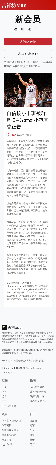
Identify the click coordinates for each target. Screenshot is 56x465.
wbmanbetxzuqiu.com (36, 339)
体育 (4, 391)
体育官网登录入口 (11, 420)
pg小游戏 (7, 444)
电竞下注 (6, 439)
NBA (13, 134)
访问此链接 (28, 42)
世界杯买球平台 (38, 391)
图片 (4, 401)
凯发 (32, 430)
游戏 (4, 396)
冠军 (32, 425)
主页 (4, 386)
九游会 (33, 420)
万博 (32, 444)
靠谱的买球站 (9, 434)
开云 (32, 439)
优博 (32, 434)
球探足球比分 (37, 396)
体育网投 (6, 425)
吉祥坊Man (14, 5)
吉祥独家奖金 (28, 54)
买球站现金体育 (10, 430)
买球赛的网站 (37, 386)
